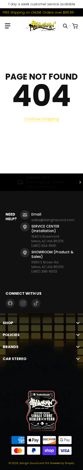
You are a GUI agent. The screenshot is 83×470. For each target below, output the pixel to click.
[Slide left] (3, 182)
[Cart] (75, 26)
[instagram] (23, 303)
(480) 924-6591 (43, 245)
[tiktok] (36, 303)
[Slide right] (80, 182)
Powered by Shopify (62, 463)
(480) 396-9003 (44, 271)
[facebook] (10, 303)
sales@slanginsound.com (52, 220)
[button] (7, 26)
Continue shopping (41, 118)
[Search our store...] (65, 26)
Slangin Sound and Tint (34, 463)
